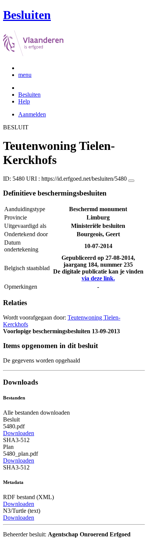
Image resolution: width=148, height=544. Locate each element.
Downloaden (18, 433)
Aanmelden (32, 114)
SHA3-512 (16, 440)
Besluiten (29, 94)
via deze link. (98, 278)
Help (24, 101)
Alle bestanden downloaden (36, 412)
